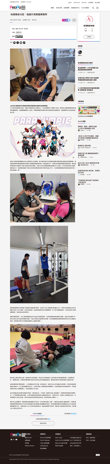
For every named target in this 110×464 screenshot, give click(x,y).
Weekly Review (29, 446)
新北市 (21, 29)
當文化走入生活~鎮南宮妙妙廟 (88, 163)
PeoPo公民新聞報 (45, 438)
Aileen (82, 130)
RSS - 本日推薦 (90, 440)
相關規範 (27, 440)
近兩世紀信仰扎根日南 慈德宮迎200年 (89, 171)
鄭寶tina (80, 55)
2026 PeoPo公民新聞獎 (62, 440)
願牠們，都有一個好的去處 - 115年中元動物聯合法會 (88, 127)
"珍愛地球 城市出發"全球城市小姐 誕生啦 (88, 181)
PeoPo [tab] (37, 413)
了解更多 (89, 37)
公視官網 (90, 2)
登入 (71, 2)
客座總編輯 (43, 448)
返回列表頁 (43, 423)
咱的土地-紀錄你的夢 (61, 443)
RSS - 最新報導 (90, 438)
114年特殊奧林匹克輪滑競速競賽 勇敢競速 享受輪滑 (88, 89)
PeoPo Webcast (85, 147)
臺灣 (17, 29)
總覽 (52, 8)
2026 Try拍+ (58, 438)
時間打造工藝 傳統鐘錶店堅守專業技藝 (88, 154)
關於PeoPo (28, 438)
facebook (11, 439)
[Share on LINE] (21, 42)
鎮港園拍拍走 (84, 165)
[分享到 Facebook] (14, 42)
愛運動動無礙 (89, 25)
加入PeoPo (77, 2)
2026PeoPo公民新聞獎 (85, 116)
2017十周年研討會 (75, 440)
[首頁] (17, 7)
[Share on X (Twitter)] (17, 42)
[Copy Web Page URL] (24, 42)
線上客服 (97, 2)
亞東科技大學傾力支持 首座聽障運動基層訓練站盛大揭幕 (88, 79)
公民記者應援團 (44, 443)
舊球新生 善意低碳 (84, 145)
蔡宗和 (82, 140)
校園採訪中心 (75, 8)
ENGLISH (84, 2)
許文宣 (82, 174)
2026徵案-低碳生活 (75, 438)
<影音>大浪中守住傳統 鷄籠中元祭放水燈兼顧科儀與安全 (88, 137)
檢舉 (74, 20)
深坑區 (26, 29)
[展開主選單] (97, 7)
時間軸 (27, 443)
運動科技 (18, 32)
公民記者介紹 (44, 446)
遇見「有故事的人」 (76, 446)
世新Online (84, 157)
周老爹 (82, 184)
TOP (98, 455)
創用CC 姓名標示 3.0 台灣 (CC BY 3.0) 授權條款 (19, 36)
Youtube (16, 439)
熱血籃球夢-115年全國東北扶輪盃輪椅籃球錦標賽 (88, 69)
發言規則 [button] (73, 413)
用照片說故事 (59, 446)
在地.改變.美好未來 (75, 443)
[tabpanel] (43, 419)
